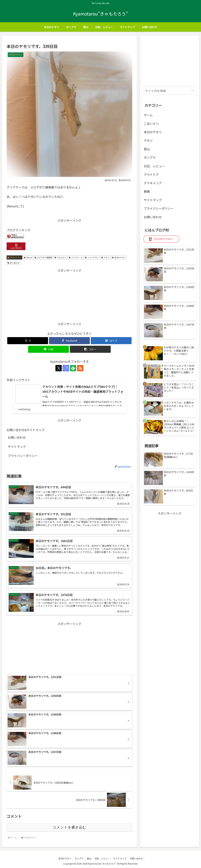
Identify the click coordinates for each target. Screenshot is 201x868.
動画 (147, 191)
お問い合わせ (17, 437)
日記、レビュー (154, 166)
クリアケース (76, 257)
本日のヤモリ (15, 257)
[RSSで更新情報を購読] (80, 368)
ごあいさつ (151, 123)
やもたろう (61, 257)
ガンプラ (150, 157)
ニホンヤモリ (93, 257)
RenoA (29, 257)
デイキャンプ (153, 183)
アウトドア (151, 174)
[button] (90, 349)
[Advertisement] (69, 295)
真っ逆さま (14, 262)
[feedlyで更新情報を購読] (73, 368)
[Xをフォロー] (58, 368)
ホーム (148, 115)
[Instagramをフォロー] (66, 368)
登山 (147, 149)
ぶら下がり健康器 (44, 257)
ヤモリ (106, 257)
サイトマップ (17, 446)
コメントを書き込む (69, 827)
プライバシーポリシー (23, 455)
